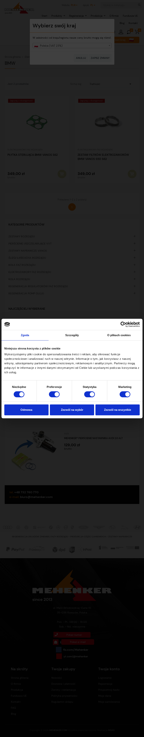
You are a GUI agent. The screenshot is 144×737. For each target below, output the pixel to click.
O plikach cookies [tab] (119, 335)
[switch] (54, 394)
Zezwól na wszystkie (117, 409)
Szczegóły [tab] (72, 335)
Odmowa (26, 409)
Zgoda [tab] (25, 335)
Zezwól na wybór (72, 409)
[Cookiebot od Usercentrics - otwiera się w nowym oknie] (123, 324)
